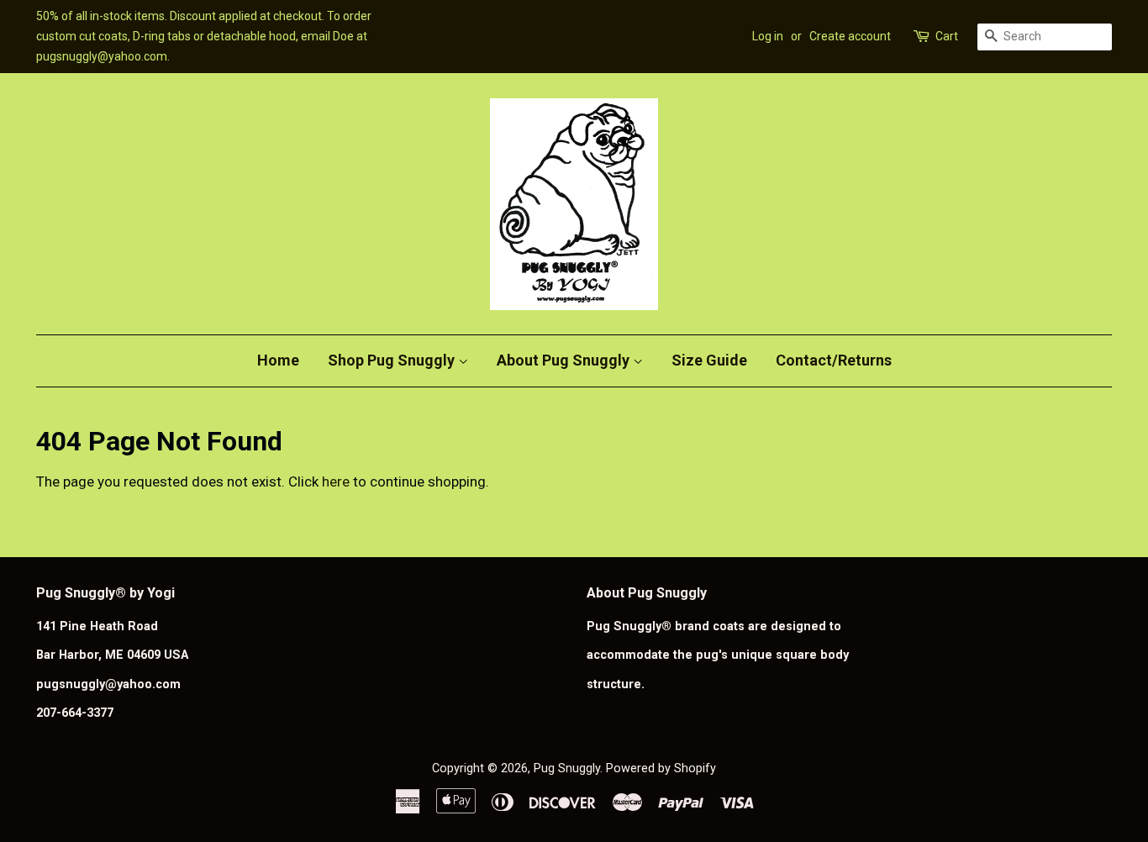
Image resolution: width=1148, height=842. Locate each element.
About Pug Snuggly (565, 360)
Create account (850, 36)
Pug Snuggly (567, 768)
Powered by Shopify (661, 768)
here (336, 481)
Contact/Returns (834, 360)
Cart (946, 36)
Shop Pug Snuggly (393, 360)
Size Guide (709, 360)
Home (278, 360)
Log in (767, 36)
